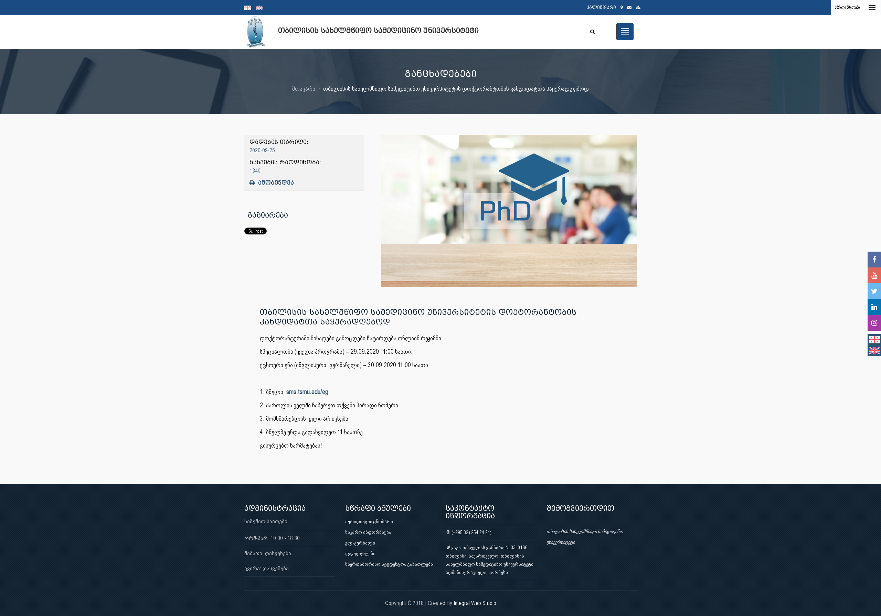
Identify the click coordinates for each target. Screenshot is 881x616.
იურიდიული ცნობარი (369, 521)
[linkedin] (874, 307)
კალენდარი (601, 7)
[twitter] (874, 291)
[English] (261, 7)
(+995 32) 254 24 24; (470, 532)
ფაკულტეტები (360, 553)
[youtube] (874, 275)
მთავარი (303, 88)
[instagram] (874, 323)
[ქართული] (250, 7)
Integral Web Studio (475, 603)
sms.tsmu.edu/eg (307, 391)
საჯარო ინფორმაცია (368, 532)
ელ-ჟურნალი (360, 543)
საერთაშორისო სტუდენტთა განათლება (389, 564)
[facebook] (874, 259)
